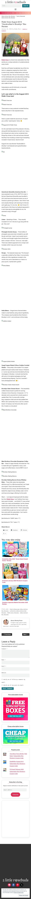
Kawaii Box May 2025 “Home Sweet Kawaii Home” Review (15, 559)
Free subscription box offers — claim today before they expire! (15, 13)
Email (4, 666)
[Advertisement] (15, 818)
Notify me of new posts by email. (14, 685)
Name (3, 659)
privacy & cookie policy (19, 892)
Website (4, 672)
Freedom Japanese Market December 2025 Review (15, 603)
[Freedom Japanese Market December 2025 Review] (15, 592)
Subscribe (15, 794)
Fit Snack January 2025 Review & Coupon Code (15, 581)
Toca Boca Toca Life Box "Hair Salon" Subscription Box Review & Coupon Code (18, 756)
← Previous (7, 634)
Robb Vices (10, 499)
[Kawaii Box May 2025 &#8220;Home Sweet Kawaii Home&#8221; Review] (15, 549)
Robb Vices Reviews (13, 612)
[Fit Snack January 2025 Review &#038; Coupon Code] (15, 571)
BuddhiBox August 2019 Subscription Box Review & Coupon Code (17, 764)
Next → (25, 634)
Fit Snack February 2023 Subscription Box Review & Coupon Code (17, 771)
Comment (4, 648)
